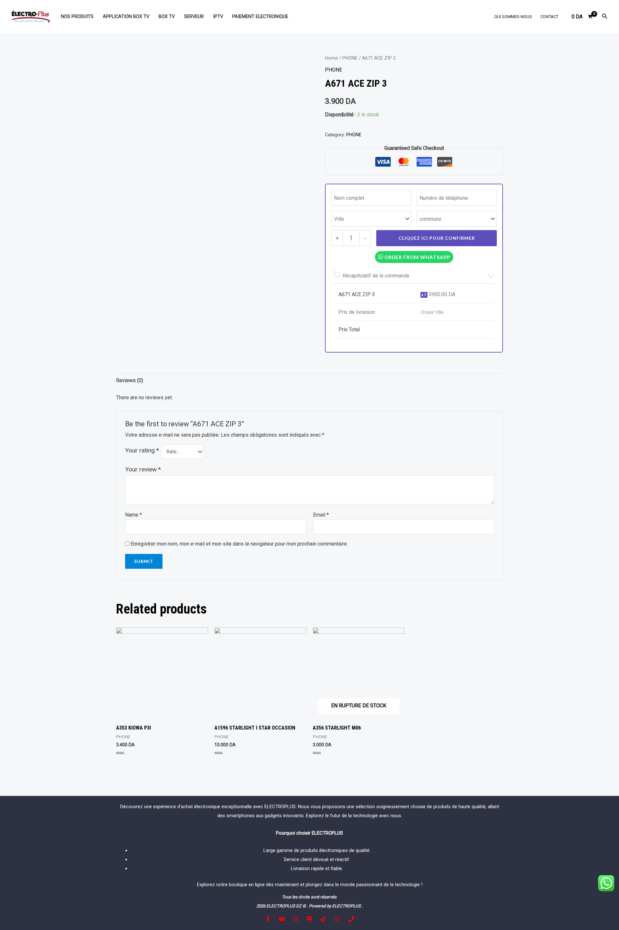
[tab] (129, 380)
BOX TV (167, 16)
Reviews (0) (129, 380)
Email (321, 515)
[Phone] (351, 919)
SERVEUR (194, 16)
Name (133, 515)
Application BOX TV (126, 16)
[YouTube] (282, 919)
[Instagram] (296, 919)
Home (331, 58)
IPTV (218, 16)
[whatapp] (337, 919)
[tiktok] (323, 919)
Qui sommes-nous (513, 16)
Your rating (142, 450)
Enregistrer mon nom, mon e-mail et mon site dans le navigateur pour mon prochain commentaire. (239, 544)
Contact (549, 16)
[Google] (309, 919)
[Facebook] (268, 919)
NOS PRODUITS (77, 16)
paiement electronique (260, 16)
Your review (143, 469)
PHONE (350, 58)
